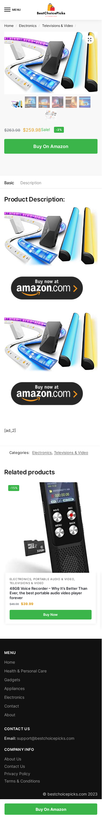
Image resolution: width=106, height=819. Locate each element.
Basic (9, 182)
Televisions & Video (57, 25)
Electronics (27, 25)
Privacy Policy (17, 773)
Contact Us (14, 766)
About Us (12, 758)
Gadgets (12, 679)
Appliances (14, 688)
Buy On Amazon (50, 146)
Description (30, 182)
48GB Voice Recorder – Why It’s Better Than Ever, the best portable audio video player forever (48, 593)
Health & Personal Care (25, 670)
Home (9, 25)
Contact (11, 706)
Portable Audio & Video (53, 579)
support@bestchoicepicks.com (45, 738)
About (9, 714)
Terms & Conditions (22, 781)
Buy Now (50, 614)
